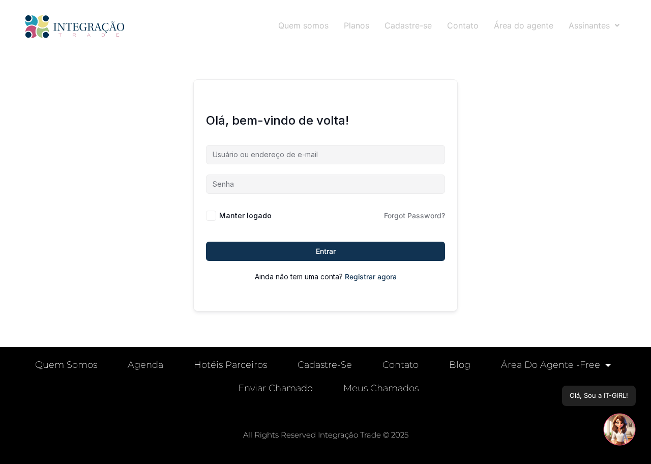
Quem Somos (66, 364)
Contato (463, 25)
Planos (356, 25)
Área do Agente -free (550, 364)
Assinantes (589, 25)
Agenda (145, 364)
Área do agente (523, 25)
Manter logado (245, 215)
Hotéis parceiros (230, 364)
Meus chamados (381, 388)
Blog (459, 364)
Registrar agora (371, 276)
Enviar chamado (275, 388)
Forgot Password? (414, 215)
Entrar (326, 251)
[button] (594, 25)
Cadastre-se (408, 25)
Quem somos (303, 25)
